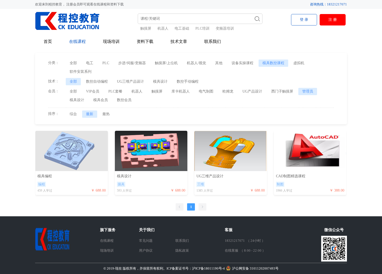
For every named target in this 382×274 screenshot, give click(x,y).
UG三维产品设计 (130, 81)
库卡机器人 (181, 91)
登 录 (304, 20)
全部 (73, 63)
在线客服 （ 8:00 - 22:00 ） (245, 250)
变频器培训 (225, 28)
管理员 (307, 91)
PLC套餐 (115, 91)
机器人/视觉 (196, 63)
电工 (89, 63)
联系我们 (212, 41)
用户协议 (146, 250)
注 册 (332, 20)
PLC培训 (202, 28)
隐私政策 (182, 250)
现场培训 (111, 41)
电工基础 (182, 28)
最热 (106, 114)
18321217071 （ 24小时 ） (245, 241)
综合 (73, 114)
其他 (218, 63)
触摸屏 (145, 28)
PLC (105, 63)
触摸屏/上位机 (166, 63)
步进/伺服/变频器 (132, 63)
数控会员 (124, 100)
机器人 (162, 28)
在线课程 (77, 41)
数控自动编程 (97, 81)
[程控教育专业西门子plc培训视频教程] (71, 21)
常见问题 (146, 241)
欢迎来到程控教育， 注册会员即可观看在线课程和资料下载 (79, 4)
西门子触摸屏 (282, 91)
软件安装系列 (80, 72)
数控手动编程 (188, 81)
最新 (89, 114)
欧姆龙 (227, 91)
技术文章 (178, 41)
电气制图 (206, 91)
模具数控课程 (273, 63)
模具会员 (100, 100)
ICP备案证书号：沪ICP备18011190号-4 (164, 268)
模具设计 (160, 81)
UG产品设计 (252, 91)
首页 (48, 41)
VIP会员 (92, 91)
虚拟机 (298, 63)
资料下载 (145, 41)
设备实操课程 (242, 63)
